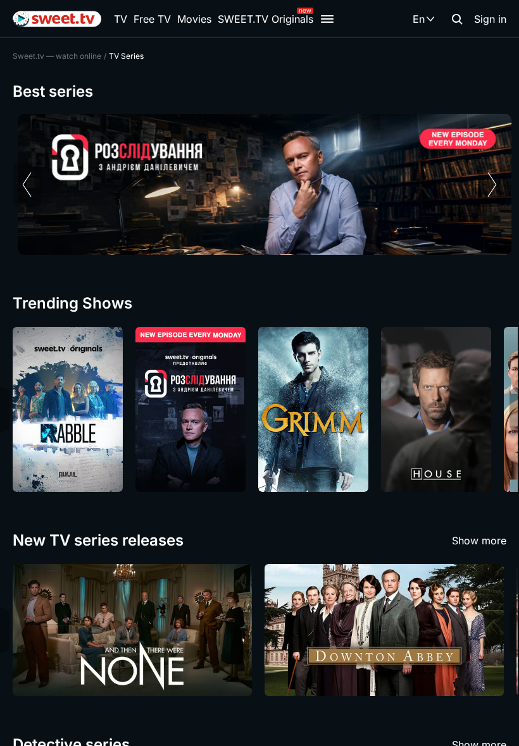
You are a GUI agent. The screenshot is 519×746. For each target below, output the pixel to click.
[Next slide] (492, 184)
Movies (194, 19)
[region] (259, 184)
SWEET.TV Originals (265, 19)
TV (120, 19)
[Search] (457, 19)
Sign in (490, 19)
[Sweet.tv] (57, 19)
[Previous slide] (27, 184)
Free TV (152, 19)
